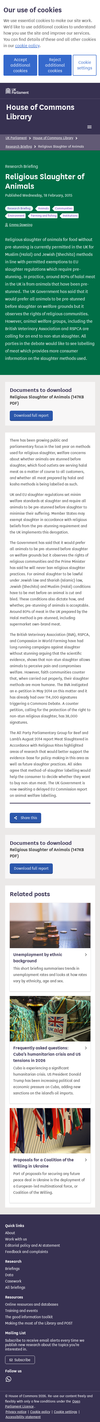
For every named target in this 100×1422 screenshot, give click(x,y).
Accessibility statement (23, 1417)
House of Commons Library (40, 111)
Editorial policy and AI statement (32, 1245)
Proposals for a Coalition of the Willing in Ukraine (43, 1163)
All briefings (15, 1287)
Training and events (21, 1311)
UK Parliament (16, 138)
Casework (13, 1281)
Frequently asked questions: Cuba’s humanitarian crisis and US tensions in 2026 (47, 1054)
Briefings (12, 1269)
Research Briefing (19, 147)
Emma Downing (20, 225)
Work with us (16, 1239)
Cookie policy (40, 1412)
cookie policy (27, 45)
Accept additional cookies (20, 65)
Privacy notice (16, 1412)
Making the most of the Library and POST (39, 1323)
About (10, 1233)
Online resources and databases (31, 1304)
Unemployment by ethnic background (37, 957)
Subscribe (21, 1360)
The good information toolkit (29, 1317)
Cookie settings (84, 65)
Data (9, 1275)
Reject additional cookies (55, 65)
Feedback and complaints (26, 1252)
